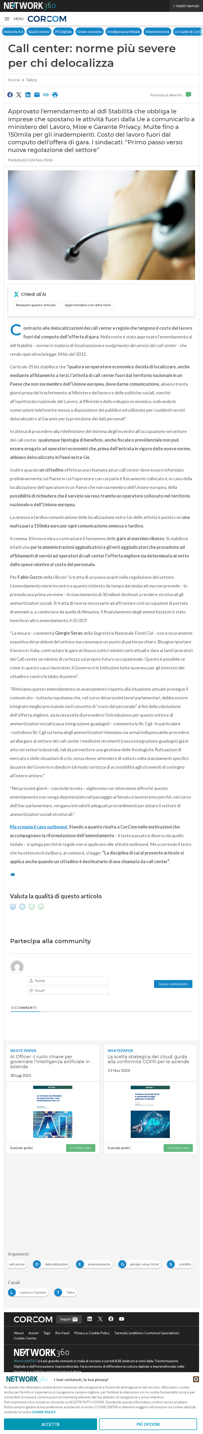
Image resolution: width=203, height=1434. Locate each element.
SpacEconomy (39, 31)
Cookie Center (25, 1338)
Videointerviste (157, 31)
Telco (31, 80)
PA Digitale (63, 31)
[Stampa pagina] (55, 95)
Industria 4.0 (13, 31)
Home (14, 80)
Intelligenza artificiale (123, 31)
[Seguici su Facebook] (111, 1319)
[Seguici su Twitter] (100, 1319)
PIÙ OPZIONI (148, 1424)
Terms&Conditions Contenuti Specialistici (146, 1333)
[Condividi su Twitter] (19, 95)
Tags (47, 1333)
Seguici (66, 1319)
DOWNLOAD (80, 1148)
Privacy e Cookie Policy (91, 1333)
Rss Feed (62, 1333)
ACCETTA (51, 1424)
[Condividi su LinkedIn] (28, 95)
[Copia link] (46, 95)
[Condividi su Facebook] (10, 95)
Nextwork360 (25, 1361)
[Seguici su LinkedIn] (90, 1319)
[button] (14, 19)
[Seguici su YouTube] (122, 1319)
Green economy (89, 31)
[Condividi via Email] (37, 95)
